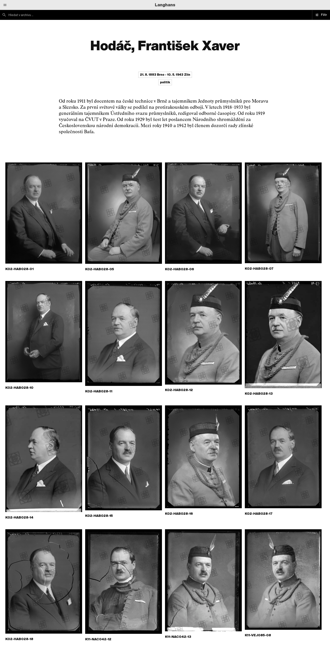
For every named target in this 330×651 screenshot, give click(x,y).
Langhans (165, 5)
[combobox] (82, 15)
